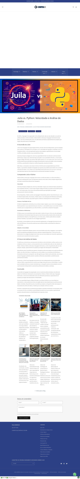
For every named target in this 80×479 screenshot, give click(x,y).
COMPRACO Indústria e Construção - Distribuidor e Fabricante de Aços (28, 472)
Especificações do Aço (44, 445)
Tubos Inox (63, 72)
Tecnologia (15, 71)
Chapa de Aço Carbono (45, 454)
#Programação (31, 131)
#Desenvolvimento (28, 126)
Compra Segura (43, 432)
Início (18, 126)
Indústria (53, 71)
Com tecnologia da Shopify (44, 472)
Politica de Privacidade (44, 436)
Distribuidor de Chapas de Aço (46, 429)
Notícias (34, 71)
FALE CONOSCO (16, 425)
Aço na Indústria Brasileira (45, 447)
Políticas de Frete (43, 438)
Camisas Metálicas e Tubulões (46, 449)
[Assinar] (33, 463)
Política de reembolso (53, 472)
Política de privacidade (62, 472)
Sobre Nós (42, 427)
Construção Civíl (44, 72)
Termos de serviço (37, 473)
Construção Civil (43, 443)
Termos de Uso (43, 440)
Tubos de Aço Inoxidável (45, 451)
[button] (2, 7)
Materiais (25, 71)
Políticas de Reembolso (45, 434)
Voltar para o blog (40, 390)
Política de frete (44, 473)
